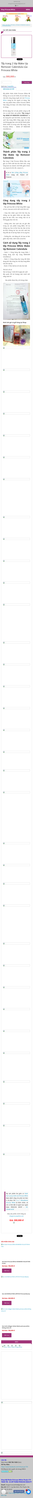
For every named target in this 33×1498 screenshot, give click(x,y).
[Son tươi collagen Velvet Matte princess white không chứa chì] (16, 1316)
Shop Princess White (8, 9)
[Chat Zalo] (3, 1492)
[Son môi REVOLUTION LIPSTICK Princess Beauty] (16, 1284)
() (17, 5)
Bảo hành (26, 1493)
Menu (28, 9)
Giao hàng (12, 1493)
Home (3, 25)
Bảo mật (3, 1495)
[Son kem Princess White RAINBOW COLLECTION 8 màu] (16, 1251)
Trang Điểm (10, 86)
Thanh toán (19, 1493)
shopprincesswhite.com (16, 1216)
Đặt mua (6, 1270)
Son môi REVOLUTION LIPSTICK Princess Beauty (16, 1294)
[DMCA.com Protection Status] (6, 1471)
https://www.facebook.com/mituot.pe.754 (14, 1467)
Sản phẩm (8, 25)
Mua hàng (26, 82)
